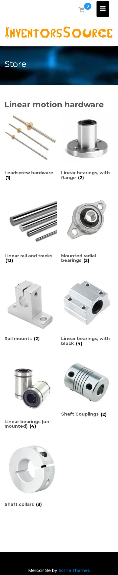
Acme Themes (74, 570)
